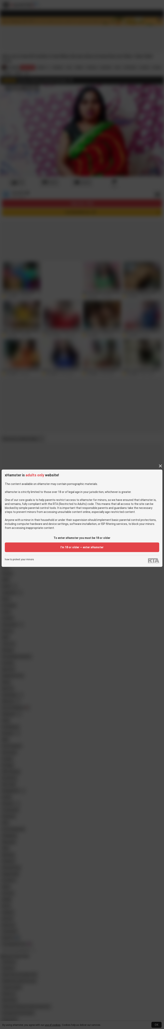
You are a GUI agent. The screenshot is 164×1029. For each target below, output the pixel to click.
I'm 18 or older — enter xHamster (82, 547)
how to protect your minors (19, 559)
